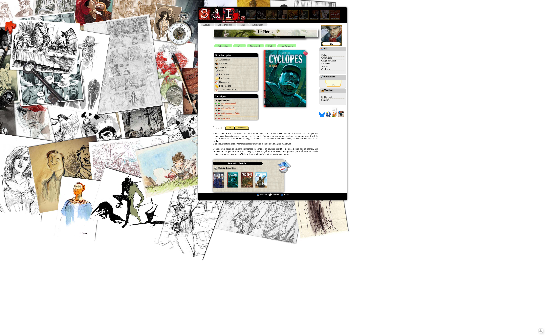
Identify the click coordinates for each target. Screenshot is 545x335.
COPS (239, 46)
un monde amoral (229, 103)
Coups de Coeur (328, 60)
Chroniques (326, 58)
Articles (324, 66)
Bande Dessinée (225, 25)
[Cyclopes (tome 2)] (232, 180)
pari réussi (226, 118)
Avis (229, 128)
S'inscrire (325, 100)
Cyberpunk (255, 46)
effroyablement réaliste (231, 113)
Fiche (242, 25)
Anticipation (257, 25)
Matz (270, 46)
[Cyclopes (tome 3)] (247, 180)
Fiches (324, 55)
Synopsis (219, 128)
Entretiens (325, 63)
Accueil (206, 25)
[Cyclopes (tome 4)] (261, 180)
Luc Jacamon (287, 46)
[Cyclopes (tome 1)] (218, 180)
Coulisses (325, 69)
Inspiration (241, 128)
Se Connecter (327, 97)
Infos (286, 194)
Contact (275, 194)
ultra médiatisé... (228, 108)
